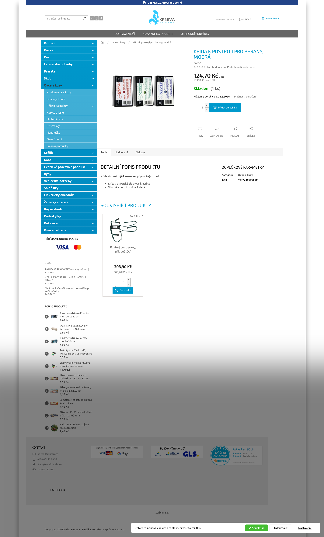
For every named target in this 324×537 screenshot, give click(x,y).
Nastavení (305, 528)
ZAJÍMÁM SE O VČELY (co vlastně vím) (67, 269)
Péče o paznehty (57, 105)
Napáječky (53, 132)
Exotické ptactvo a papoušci (65, 167)
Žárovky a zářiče (56, 202)
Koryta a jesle (55, 112)
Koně (48, 160)
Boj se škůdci (54, 209)
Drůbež (49, 43)
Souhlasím (258, 528)
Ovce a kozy (53, 85)
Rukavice (51, 223)
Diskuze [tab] (140, 152)
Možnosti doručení (245, 96)
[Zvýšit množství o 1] (207, 105)
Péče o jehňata (56, 99)
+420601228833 (46, 469)
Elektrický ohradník (59, 195)
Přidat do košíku (227, 107)
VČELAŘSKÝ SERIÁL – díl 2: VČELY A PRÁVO (65, 279)
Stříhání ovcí (55, 119)
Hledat (85, 18)
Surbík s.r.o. (162, 512)
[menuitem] (125, 33)
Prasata (49, 71)
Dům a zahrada (55, 230)
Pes (46, 57)
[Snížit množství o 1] (207, 110)
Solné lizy (51, 188)
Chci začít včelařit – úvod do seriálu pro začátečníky (68, 289)
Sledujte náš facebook (49, 464)
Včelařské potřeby (57, 181)
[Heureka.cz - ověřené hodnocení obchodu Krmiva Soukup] (237, 455)
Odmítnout (280, 528)
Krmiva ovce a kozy (59, 92)
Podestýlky (52, 216)
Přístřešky (53, 126)
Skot (47, 78)
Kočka (48, 50)
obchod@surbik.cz (47, 453)
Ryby (47, 174)
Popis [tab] (104, 152)
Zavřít (214, 121)
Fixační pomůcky (57, 146)
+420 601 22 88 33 (47, 459)
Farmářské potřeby (58, 64)
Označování (54, 139)
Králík (48, 153)
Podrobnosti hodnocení (241, 67)
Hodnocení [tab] (121, 152)
